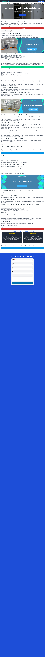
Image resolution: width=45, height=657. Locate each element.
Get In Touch (41, 1)
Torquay (6, 227)
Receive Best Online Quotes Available (22, 66)
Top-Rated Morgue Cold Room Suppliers (28, 23)
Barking (9, 227)
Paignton (2, 227)
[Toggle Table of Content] (10, 31)
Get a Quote (22, 14)
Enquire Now (22, 250)
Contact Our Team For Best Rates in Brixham (22, 152)
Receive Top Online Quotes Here (22, 228)
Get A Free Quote (22, 247)
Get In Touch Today (22, 28)
